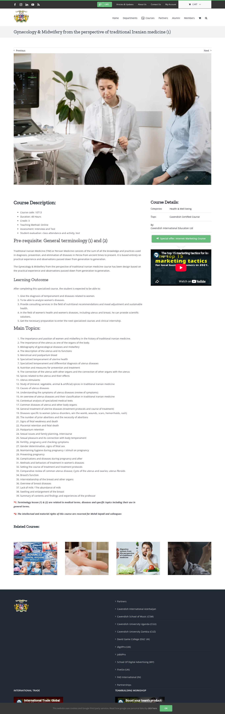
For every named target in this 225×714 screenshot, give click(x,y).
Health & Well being (181, 208)
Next (206, 50)
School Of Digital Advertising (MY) (135, 662)
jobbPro (121, 654)
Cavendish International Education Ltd (172, 228)
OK (166, 708)
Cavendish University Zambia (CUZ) (136, 631)
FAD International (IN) (129, 677)
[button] (206, 17)
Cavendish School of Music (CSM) (135, 616)
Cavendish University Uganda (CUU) (136, 624)
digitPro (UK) (124, 646)
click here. (152, 708)
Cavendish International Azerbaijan (136, 608)
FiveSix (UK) (123, 669)
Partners (122, 601)
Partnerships (124, 684)
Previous (20, 50)
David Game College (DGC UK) (133, 639)
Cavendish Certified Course (185, 216)
